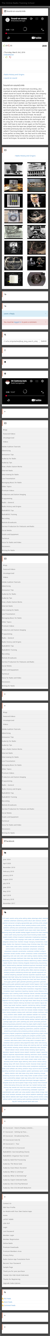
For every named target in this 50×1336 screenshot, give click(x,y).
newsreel (35, 1014)
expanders (32, 974)
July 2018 (6, 883)
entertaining (19, 972)
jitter (19, 998)
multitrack (41, 1012)
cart (33, 939)
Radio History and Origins (14, 74)
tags (26, 1078)
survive (45, 1075)
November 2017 (9, 903)
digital (5, 963)
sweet (22, 1078)
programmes (26, 1033)
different (44, 960)
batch (34, 930)
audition (43, 925)
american (38, 921)
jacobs (5, 998)
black (40, 932)
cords (11, 956)
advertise (45, 918)
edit (19, 970)
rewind (13, 1057)
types (7, 1090)
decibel (36, 958)
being (10, 932)
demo (11, 960)
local (32, 1003)
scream (31, 1059)
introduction (19, 996)
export (44, 974)
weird (18, 1097)
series (30, 1061)
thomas (35, 1082)
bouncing (20, 935)
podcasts (16, 1026)
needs (15, 1014)
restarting (27, 1054)
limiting (5, 1003)
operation (38, 1017)
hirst (25, 986)
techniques (29, 1080)
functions (43, 979)
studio (17, 1075)
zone (36, 1101)
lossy (9, 1005)
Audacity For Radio (9, 459)
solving (20, 1068)
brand (29, 935)
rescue (22, 1052)
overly (42, 1019)
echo (16, 970)
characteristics (39, 942)
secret (12, 1061)
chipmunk (18, 944)
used (12, 1092)
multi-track (29, 1012)
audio (38, 925)
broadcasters (28, 937)
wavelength (40, 1094)
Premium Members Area (12, 1251)
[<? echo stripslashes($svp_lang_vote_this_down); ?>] (10, 57)
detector (26, 960)
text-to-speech (19, 1082)
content (23, 953)
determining (33, 960)
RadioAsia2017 (21, 1038)
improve (30, 991)
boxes (25, 935)
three (39, 1082)
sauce (9, 1059)
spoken (29, 1071)
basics (31, 930)
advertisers (13, 921)
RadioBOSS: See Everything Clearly (16, 1152)
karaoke (36, 998)
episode (34, 972)
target (41, 1078)
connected (7, 953)
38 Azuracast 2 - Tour (11, 1144)
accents (12, 918)
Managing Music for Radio (12, 483)
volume (28, 1094)
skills (20, 1066)
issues (42, 996)
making (38, 1005)
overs (45, 1019)
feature (38, 977)
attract (23, 925)
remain (17, 1050)
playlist (35, 1024)
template (5, 1082)
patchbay (23, 1021)
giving (9, 984)
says (13, 1059)
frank (31, 979)
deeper (44, 958)
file (47, 977)
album (30, 921)
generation (36, 982)
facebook (5, 977)
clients (8, 946)
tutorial (39, 1087)
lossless (5, 1005)
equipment (40, 972)
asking (10, 925)
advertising (20, 921)
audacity (28, 925)
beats (38, 930)
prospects (33, 1036)
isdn (33, 996)
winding (31, 1097)
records (21, 1047)
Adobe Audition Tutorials (11, 447)
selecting (25, 1061)
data (25, 958)
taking (30, 1078)
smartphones (42, 1066)
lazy (24, 1000)
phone (5, 1024)
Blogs (5, 430)
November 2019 (9, 867)
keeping (44, 998)
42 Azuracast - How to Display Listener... (18, 1128)
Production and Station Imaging (14, 494)
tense (10, 1082)
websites (13, 1097)
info (45, 991)
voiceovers (19, 1094)
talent (34, 1078)
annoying (18, 923)
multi (23, 1012)
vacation (28, 1092)
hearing (18, 986)
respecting (44, 1052)
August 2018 (8, 879)
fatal (30, 977)
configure (43, 951)
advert (40, 918)
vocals (7, 1094)
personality (37, 1021)
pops (24, 1026)
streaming (37, 1073)
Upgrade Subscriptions (11, 1283)
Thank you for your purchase (14, 1271)
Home (5, 1215)
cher (13, 944)
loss (46, 1003)
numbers (43, 1014)
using (23, 1092)
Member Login (8, 1235)
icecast (12, 989)
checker (9, 944)
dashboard (20, 958)
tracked (34, 1085)
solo (16, 1068)
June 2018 (7, 887)
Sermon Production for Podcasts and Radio (18, 526)
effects (31, 970)
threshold (44, 1082)
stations (7, 1073)
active (20, 918)
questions (7, 1038)
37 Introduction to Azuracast (14, 1148)
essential (7, 974)
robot (26, 1057)
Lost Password (8, 1231)
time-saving (11, 1085)
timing (18, 1085)
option (5, 1019)
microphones (14, 1010)
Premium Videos (8, 491)
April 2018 (7, 895)
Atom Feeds (8, 1302)
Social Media (7, 530)
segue (20, 1061)
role (29, 1057)
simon (13, 1066)
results (40, 1054)
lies (42, 1000)
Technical (5, 538)
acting (16, 918)
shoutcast (34, 1064)
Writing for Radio (8, 550)
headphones (11, 986)
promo (46, 1033)
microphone (5, 1010)
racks (14, 1038)
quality (43, 1036)
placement (19, 1024)
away (45, 928)
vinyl (46, 1092)
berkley (23, 932)
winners (36, 1097)
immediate (6, 991)
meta (38, 1007)
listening (21, 1003)
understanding (25, 1090)
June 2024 (7, 859)
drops (10, 967)
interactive (26, 993)
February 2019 (8, 871)
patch (18, 1021)
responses (11, 1054)
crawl (25, 956)
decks (40, 958)
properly (24, 1036)
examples (19, 974)
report (37, 1050)
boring (15, 935)
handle (32, 984)
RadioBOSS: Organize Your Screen (16, 1156)
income (36, 991)
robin (22, 1057)
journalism (24, 998)
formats (24, 979)
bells (13, 932)
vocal (3, 1094)
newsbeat (29, 1014)
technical (16, 1080)
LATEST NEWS (8, 1219)
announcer (11, 923)
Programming (7, 498)
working (19, 1099)
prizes (19, 1031)
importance (18, 991)
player (30, 1024)
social (7, 1068)
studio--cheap (24, 1075)
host (33, 986)
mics (19, 1010)
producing (43, 1031)
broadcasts (44, 937)
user (20, 1092)
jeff (8, 998)
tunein (28, 1087)
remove (27, 1050)
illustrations (30, 989)
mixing (8, 1012)
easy (13, 970)
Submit (44, 341)
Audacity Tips (7, 463)
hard (41, 984)
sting (27, 1073)
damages (14, 958)
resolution (33, 1052)
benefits (18, 932)
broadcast (21, 937)
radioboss (28, 1038)
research (26, 1052)
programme (18, 1033)
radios (36, 1043)
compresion (25, 949)
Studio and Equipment (10, 534)
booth (10, 935)
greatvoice (18, 984)
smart (28, 1066)
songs (30, 1068)
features (43, 977)
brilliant (15, 937)
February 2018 (8, 899)
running (45, 1057)
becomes (43, 930)
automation (30, 928)
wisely (46, 1097)
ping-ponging (11, 1024)
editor (27, 970)
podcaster (10, 1026)
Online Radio (8, 1243)
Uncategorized (8, 438)
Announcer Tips (8, 455)
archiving (35, 923)
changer (26, 942)
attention (18, 925)
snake (4, 1068)
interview (37, 993)
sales (6, 1059)
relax (38, 1047)
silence (9, 1066)
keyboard (5, 1000)
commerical (41, 946)
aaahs (7, 918)
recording (15, 1047)
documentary (43, 963)
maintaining (31, 1005)
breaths (10, 937)
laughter (16, 1000)
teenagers (36, 1080)
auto (16, 928)
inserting (15, 993)
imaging (44, 989)
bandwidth (21, 930)
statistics (12, 1073)
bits (37, 932)
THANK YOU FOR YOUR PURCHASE (16, 1275)
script (39, 1059)
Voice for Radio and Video (11, 542)
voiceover (12, 1094)
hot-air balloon (42, 986)
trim (24, 1087)
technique (23, 1080)
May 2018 (6, 891)
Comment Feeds (9, 1305)
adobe (29, 918)
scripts (43, 1059)
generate (23, 982)
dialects (39, 960)
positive (40, 1026)
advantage (35, 918)
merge (34, 1007)
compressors (8, 951)
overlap (27, 1019)
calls (16, 939)
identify (20, 989)
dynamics (31, 967)
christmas (34, 944)
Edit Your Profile (9, 1207)
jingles (15, 998)
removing (32, 1050)
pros (28, 1036)
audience (34, 925)
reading (45, 1045)
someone (25, 1068)
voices (23, 1094)
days (32, 958)
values (33, 1092)
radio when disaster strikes (15, 1045)
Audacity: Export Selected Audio (15, 1180)
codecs (20, 946)
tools (24, 1085)
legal (26, 1000)
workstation (35, 1099)
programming (34, 1033)
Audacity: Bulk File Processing (14, 1160)
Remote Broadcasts (9, 522)
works (24, 1099)
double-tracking (11, 965)
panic (14, 1021)
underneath (17, 1090)
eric (45, 972)
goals (12, 984)
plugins (45, 1024)
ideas (16, 989)
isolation (37, 996)
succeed (35, 1075)
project (41, 1033)
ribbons (18, 1057)
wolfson (10, 1099)
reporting (42, 1050)
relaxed (7, 1050)
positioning (33, 1026)
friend (38, 979)
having (5, 986)
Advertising (6, 451)
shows (39, 1064)
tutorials (44, 1087)
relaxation (44, 1047)
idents (25, 989)
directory (20, 963)
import (12, 991)
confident (37, 951)
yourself (25, 1101)
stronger (42, 1073)
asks (13, 925)
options (9, 1019)
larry (12, 1000)
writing (20, 1101)
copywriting (6, 956)
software (12, 1068)
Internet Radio (7, 471)
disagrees (27, 963)
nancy (5, 1014)
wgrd (21, 1097)
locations (37, 1003)
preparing (22, 1028)
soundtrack (11, 1071)
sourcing (18, 1071)
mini (25, 1010)
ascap (6, 925)
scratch (26, 1059)
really (5, 1047)
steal (20, 1073)
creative (34, 956)
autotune (37, 928)
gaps (9, 982)
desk (15, 960)
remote (22, 1050)
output (14, 1019)
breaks (39, 935)
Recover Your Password (12, 1263)
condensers (30, 951)
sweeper (18, 1078)
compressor (41, 949)
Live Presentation (8, 479)
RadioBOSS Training (9, 514)
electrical (36, 970)
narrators (10, 1014)
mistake (35, 1010)
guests (27, 984)
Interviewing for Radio (10, 475)
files (5, 979)
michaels (43, 1007)
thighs (26, 1082)
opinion (44, 1017)
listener (10, 1003)
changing (32, 942)
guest (23, 984)
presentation (29, 1028)
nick (39, 1014)
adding (25, 918)
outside (22, 1019)
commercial (26, 946)
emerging (7, 972)
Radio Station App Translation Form (16, 1259)
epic (30, 972)
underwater (33, 1090)
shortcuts (22, 1064)
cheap (4, 944)
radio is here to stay (24, 1040)
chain (15, 942)
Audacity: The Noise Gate (12, 1164)
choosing (24, 944)
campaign (21, 939)
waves (46, 1094)
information (5, 993)
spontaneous (35, 1071)
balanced (14, 930)
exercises (25, 974)
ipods (29, 996)
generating (29, 982)
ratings (25, 1045)
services (39, 1061)
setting (44, 1061)
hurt (8, 989)
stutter (30, 1075)
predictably (12, 1028)
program (12, 1033)
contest (35, 953)
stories (31, 1073)
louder (13, 1005)
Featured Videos (9, 434)
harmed (45, 984)
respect (38, 1052)
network (20, 1014)
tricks (21, 1087)
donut (4, 965)
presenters (43, 1028)
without (5, 1099)
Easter (36, 967)
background (8, 930)
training (6, 1087)
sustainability (11, 1078)
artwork (45, 923)
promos (7, 1036)
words (15, 1099)
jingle (11, 998)
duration (19, 967)
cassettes (42, 939)
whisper (25, 1097)
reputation (6, 1052)
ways (3, 1097)
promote (11, 1036)
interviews (7, 996)
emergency (43, 970)
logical (42, 1003)
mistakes (40, 1010)
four (28, 979)
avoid (41, 928)
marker (12, 1007)
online (15, 1017)
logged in (17, 322)
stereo (24, 1073)
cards (26, 939)
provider (38, 1036)
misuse (46, 1010)
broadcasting (36, 937)
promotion (18, 1036)
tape (37, 1078)
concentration (22, 951)
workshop (29, 1099)
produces (36, 1031)
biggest (28, 932)
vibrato (37, 1092)
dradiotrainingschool (29, 965)
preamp (6, 1028)
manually (7, 1007)
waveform (33, 1094)
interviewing (44, 993)
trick (18, 1087)
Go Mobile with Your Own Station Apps (17, 1211)
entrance (26, 972)
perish (31, 1021)
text (14, 1082)
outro (18, 1019)
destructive (20, 960)
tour (30, 1085)
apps (31, 923)
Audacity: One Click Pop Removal (15, 1184)
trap (10, 1087)
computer (15, 951)
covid (21, 956)
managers (44, 1005)
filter (10, 979)
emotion (12, 972)
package (6, 1021)
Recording (6, 518)
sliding (24, 1066)
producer (30, 1031)
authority (12, 928)
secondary (7, 1061)
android (44, 921)
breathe (5, 937)
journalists (31, 998)
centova (11, 942)
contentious (29, 953)
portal (28, 1026)
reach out (39, 1045)
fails (20, 977)
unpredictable (7, 1092)
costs (18, 956)
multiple (34, 1012)
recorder (9, 1047)
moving (19, 1012)
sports (41, 1071)
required (17, 1052)
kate (40, 998)
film (8, 979)
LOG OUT (6, 1223)
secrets (16, 1061)
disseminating (34, 963)
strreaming (6, 1075)
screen (35, 1059)
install (21, 993)
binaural (33, 932)
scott (22, 1059)
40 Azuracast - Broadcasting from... (16, 1136)
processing (24, 1031)
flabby (14, 979)
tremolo (14, 1087)
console (12, 953)
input (11, 993)
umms (11, 1090)
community (18, 949)
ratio (29, 1045)
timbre (6, 1085)
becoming (5, 932)
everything (13, 974)
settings (5, 1064)
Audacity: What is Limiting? (13, 1172)
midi (22, 1010)
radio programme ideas (27, 1043)
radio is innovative (35, 1040)
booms (6, 935)
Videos (5, 442)
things (30, 1082)
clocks (11, 946)
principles (14, 1031)
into (11, 996)
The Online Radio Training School (18, 3)
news (24, 1014)
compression (33, 949)
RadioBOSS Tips (8, 510)
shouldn (27, 1064)
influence (41, 991)
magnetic (24, 1005)
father (33, 977)
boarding (45, 932)
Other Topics (7, 487)
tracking (39, 1085)
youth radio (31, 1101)
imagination (38, 989)
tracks (44, 1085)
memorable (28, 1007)
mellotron (22, 1007)
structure (12, 1075)
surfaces (40, 1075)
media (17, 1007)
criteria (45, 956)
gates (18, 982)
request (12, 1052)
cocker (16, 946)
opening (32, 1017)
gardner (13, 982)
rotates (37, 1057)
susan (5, 1078)
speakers (23, 1071)
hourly (5, 989)
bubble (7, 939)
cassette (37, 939)
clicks (42, 944)
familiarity (25, 977)
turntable (33, 1087)
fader (12, 977)
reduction (26, 1047)
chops (28, 944)
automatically (22, 928)
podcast (4, 1026)
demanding (6, 960)
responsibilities (19, 1054)
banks (26, 930)
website (8, 1097)
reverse (9, 1057)
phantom (43, 1021)
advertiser (7, 921)
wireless (41, 1097)
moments (14, 1012)
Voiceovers (6, 546)
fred (35, 979)
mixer (4, 1012)
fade (9, 977)
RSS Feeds (7, 1298)
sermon (34, 1061)
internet (32, 993)
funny (6, 982)
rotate (32, 1057)
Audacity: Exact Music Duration (15, 1168)
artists (41, 923)
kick (9, 1000)
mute (46, 1012)
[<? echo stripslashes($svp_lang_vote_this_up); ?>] (6, 57)
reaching (33, 1045)
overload (37, 1019)
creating (29, 956)
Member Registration (11, 1239)
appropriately (25, 923)
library (38, 1000)
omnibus (6, 1017)
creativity (40, 956)
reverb (4, 1057)
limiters (45, 1000)
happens (37, 984)
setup (10, 1064)
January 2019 (8, 875)
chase (45, 942)
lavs (21, 1000)
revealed (44, 1054)
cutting (8, 958)
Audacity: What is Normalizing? (15, 1176)
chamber (20, 942)
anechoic (5, 923)
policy (21, 1026)
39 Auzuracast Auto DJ (11, 1140)
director (10, 963)
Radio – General (8, 502)
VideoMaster (9, 55)
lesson (30, 1000)
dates (28, 958)
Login (5, 1227)
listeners (15, 1003)
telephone (43, 1080)
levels (34, 1000)
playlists (39, 1024)
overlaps (32, 1019)
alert (34, 921)
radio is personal (15, 1043)
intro (14, 996)
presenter (36, 1028)
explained (38, 974)
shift (14, 1064)
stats (16, 1073)
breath (44, 935)
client (45, 944)
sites (17, 1066)
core (15, 956)
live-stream (28, 1003)
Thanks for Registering (11, 1279)
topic (27, 1085)
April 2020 (7, 863)
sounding (5, 1071)
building (12, 939)
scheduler (18, 1059)
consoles (17, 953)
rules (40, 1057)
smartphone (34, 1066)
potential (45, 1026)
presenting (7, 1031)
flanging (19, 979)
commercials (33, 946)
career (30, 939)
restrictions (34, 1054)
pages (11, 1021)
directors (15, 963)
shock (17, 1064)
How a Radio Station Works (12, 467)
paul (28, 1021)
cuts (4, 958)
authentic (6, 928)
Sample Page (8, 1267)
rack (11, 1038)
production (5, 1033)
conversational (42, 953)
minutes (29, 1010)
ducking (14, 967)
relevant (12, 1050)
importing (25, 991)
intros (25, 996)
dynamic (25, 967)
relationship (33, 1047)
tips (21, 1085)
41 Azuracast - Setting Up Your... (15, 1132)
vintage (42, 1092)
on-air (11, 1017)
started (46, 1071)
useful (16, 1092)
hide (22, 986)
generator (43, 982)
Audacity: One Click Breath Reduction (17, 1188)
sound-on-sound (10, 78)
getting (4, 984)
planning (25, 1024)
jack (45, 996)
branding (34, 935)
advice (26, 921)
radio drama (14, 1040)
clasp (38, 944)
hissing (29, 986)
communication (10, 949)
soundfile (45, 1068)
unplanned (41, 1090)
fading (17, 977)
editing (23, 970)
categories (6, 942)
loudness (18, 1005)
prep (17, 1028)
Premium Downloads (11, 1247)
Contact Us (7, 1203)
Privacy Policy (8, 1255)
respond (5, 1054)
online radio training (23, 1017)
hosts (36, 986)
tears (11, 1080)
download (19, 965)
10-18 (3, 918)
